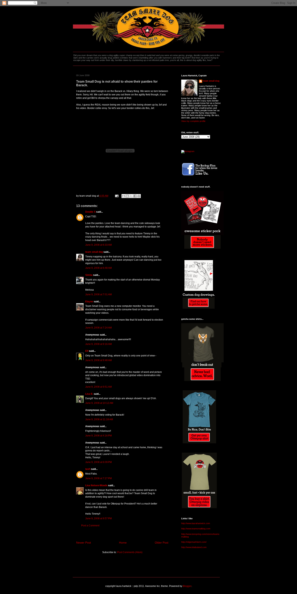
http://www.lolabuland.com (193, 547)
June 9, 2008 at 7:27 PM (98, 478)
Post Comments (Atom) (129, 552)
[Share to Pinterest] (139, 196)
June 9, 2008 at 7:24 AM (98, 327)
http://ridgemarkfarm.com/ (193, 542)
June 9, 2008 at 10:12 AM (99, 403)
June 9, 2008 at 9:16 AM (98, 344)
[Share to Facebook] (135, 196)
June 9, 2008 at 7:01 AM (98, 294)
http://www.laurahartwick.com (195, 523)
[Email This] (123, 196)
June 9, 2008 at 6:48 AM (98, 268)
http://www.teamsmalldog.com (195, 528)
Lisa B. (89, 393)
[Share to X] (131, 196)
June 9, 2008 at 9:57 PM (98, 518)
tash (87, 469)
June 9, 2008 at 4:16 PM (98, 435)
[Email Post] (116, 195)
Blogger (187, 586)
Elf (86, 351)
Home (123, 542)
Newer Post (83, 542)
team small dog (94, 252)
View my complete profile (193, 121)
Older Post (161, 542)
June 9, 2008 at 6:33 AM (98, 244)
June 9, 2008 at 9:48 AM (98, 360)
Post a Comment (90, 525)
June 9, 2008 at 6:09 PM (98, 462)
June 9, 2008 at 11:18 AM (99, 419)
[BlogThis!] (127, 196)
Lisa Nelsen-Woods (96, 485)
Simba (89, 275)
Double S (90, 211)
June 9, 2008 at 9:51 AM (98, 386)
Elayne (89, 301)
